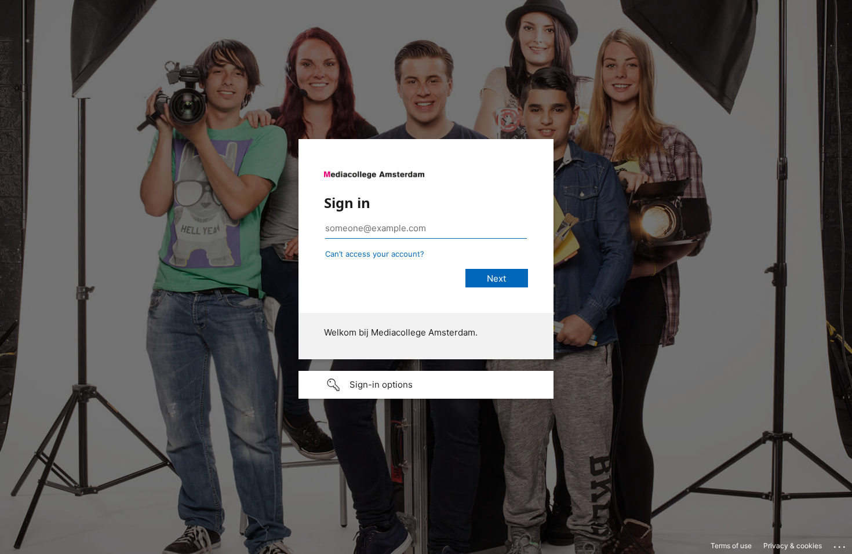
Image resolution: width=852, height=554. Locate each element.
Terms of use (731, 545)
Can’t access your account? (374, 253)
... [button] (840, 544)
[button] (426, 385)
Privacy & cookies (792, 545)
